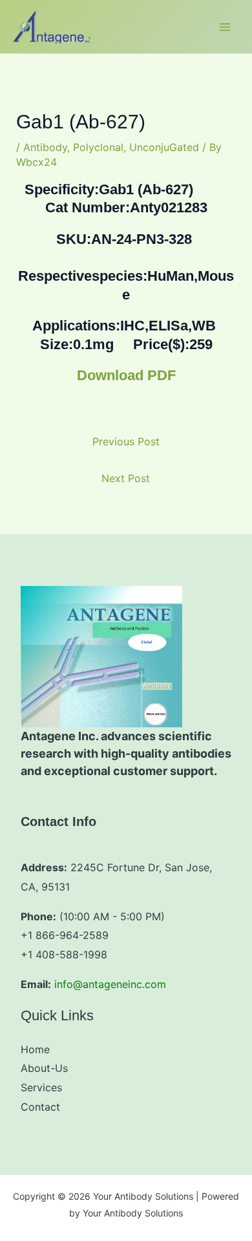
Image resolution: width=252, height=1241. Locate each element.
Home (35, 1049)
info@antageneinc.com (110, 984)
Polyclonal (98, 147)
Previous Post (126, 441)
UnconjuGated (164, 147)
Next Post (125, 478)
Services (41, 1087)
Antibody (45, 147)
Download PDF (126, 375)
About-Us (44, 1068)
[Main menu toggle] (225, 27)
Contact (40, 1106)
